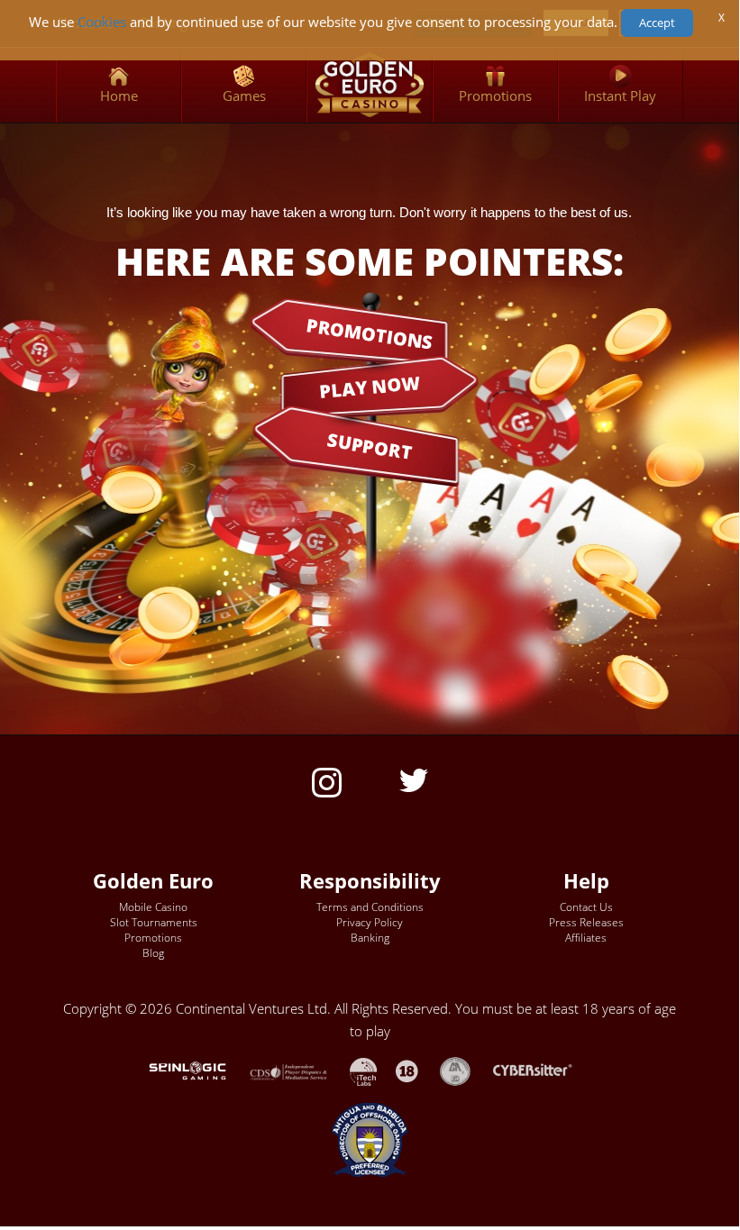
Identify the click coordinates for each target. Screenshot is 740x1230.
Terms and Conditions (370, 907)
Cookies (102, 22)
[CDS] (299, 1070)
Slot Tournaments (153, 922)
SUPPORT (369, 446)
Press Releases (586, 922)
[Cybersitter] (542, 1070)
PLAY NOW (369, 386)
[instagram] (327, 780)
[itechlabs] (373, 1070)
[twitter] (413, 779)
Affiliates (586, 937)
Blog (153, 953)
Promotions (153, 937)
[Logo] (369, 85)
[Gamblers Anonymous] (464, 1070)
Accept (657, 22)
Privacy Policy (369, 922)
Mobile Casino (153, 907)
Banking (370, 937)
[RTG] (196, 1070)
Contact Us (586, 907)
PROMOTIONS (369, 332)
